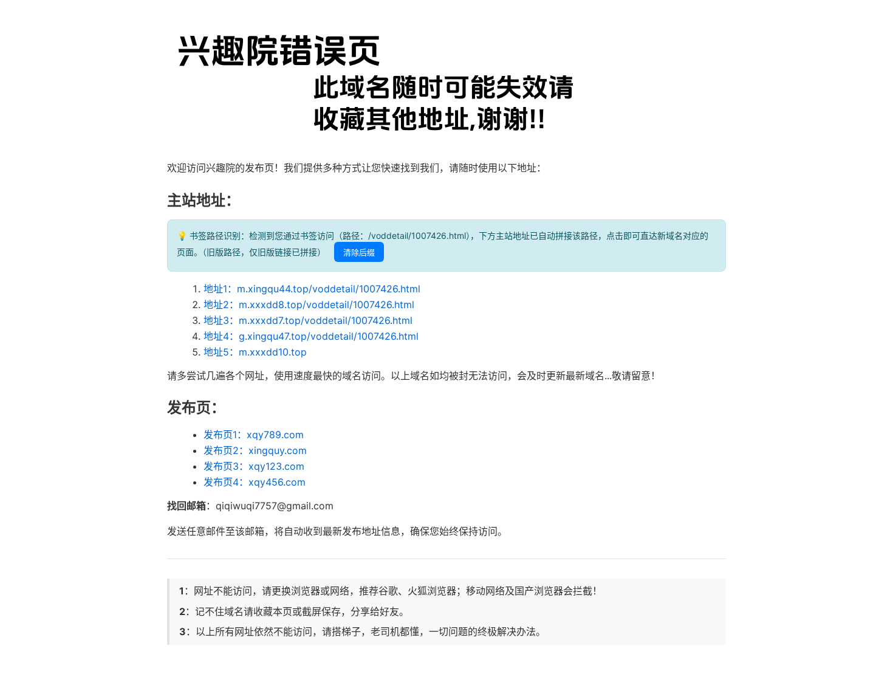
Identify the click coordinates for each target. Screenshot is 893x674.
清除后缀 (359, 252)
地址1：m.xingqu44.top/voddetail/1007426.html (312, 289)
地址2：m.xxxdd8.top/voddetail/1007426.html (309, 304)
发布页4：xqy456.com (255, 482)
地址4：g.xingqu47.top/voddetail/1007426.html (311, 336)
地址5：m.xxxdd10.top (255, 352)
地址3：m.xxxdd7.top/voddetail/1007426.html (308, 320)
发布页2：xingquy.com (255, 450)
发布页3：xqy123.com (254, 466)
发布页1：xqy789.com (254, 434)
